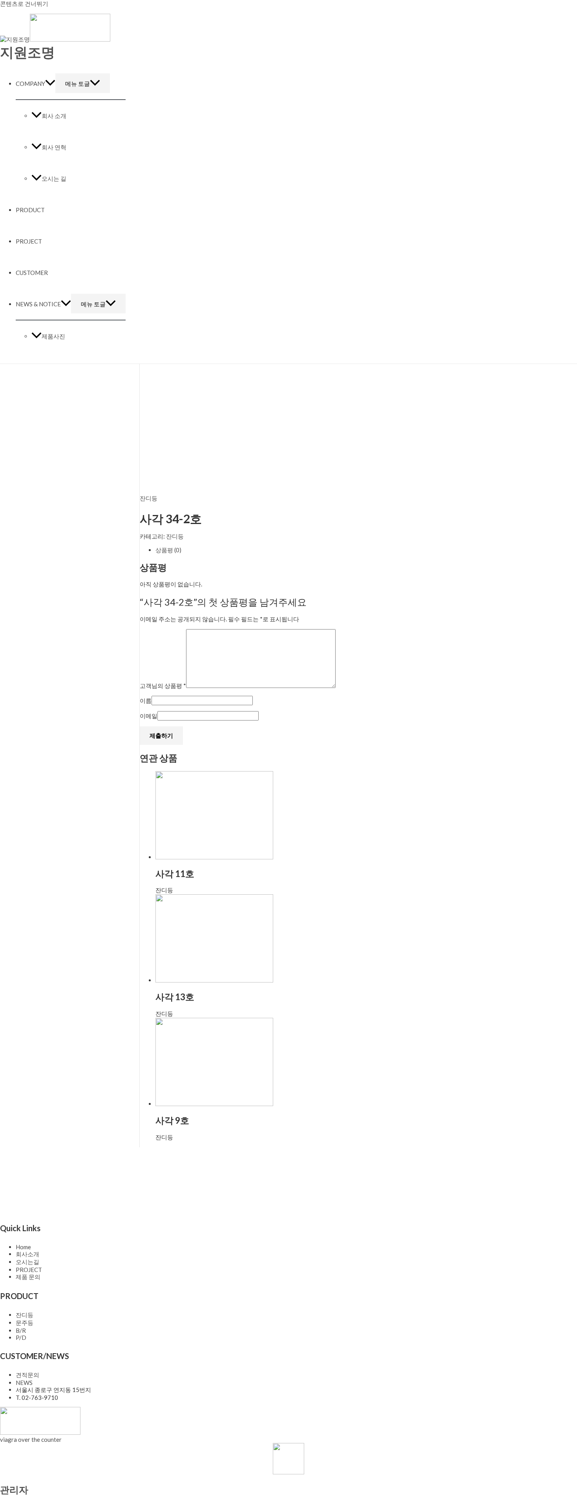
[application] (50, 83)
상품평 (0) (168, 549)
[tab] (321, 550)
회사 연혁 (54, 147)
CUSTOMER (32, 272)
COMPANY (30, 83)
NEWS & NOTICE (38, 304)
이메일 (148, 715)
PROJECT (29, 241)
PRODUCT (30, 209)
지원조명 (27, 52)
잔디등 (148, 498)
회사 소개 (54, 115)
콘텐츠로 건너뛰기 (24, 3)
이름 (146, 700)
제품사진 (53, 336)
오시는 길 (54, 178)
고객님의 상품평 (163, 685)
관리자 (14, 1489)
